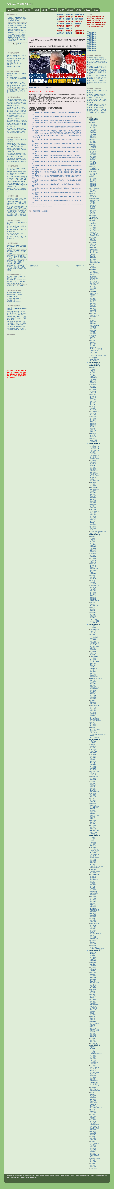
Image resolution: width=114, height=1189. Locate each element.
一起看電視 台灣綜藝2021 (18, 4)
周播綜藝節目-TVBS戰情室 (40, 211)
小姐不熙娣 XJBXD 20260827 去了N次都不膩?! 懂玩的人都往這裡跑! (97, 58)
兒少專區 (61, 10)
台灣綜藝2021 (91, 41)
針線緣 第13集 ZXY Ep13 (14, 66)
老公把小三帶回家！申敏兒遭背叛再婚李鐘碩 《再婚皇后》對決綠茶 (16, 214)
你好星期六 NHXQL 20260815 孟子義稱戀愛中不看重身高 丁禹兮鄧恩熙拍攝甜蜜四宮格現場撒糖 (16, 155)
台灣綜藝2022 (91, 37)
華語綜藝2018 (91, 51)
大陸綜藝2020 (91, 47)
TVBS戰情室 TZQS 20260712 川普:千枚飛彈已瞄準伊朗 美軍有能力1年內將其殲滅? (56, 155)
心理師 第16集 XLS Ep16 (14, 299)
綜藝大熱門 (60, 14)
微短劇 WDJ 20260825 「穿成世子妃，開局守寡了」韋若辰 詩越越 (17, 83)
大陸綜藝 (44, 10)
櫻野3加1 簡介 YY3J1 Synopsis (16, 285)
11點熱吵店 (60, 33)
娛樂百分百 (60, 19)
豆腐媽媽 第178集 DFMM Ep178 (16, 58)
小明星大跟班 (79, 14)
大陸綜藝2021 (91, 43)
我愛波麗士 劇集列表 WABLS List (16, 277)
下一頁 (19, 44)
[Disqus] (57, 237)
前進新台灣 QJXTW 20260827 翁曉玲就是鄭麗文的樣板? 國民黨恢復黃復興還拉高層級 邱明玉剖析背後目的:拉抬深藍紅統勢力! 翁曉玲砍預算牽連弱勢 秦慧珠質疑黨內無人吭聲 (96, 70)
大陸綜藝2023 (91, 35)
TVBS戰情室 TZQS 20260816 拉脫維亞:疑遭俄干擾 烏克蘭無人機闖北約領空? (55, 120)
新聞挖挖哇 (69, 14)
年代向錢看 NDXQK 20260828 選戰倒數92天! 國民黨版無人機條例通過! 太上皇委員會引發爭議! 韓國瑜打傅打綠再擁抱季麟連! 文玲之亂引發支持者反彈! (17, 123)
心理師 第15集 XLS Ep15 (14, 301)
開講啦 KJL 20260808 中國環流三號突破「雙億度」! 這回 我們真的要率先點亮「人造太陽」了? (16, 145)
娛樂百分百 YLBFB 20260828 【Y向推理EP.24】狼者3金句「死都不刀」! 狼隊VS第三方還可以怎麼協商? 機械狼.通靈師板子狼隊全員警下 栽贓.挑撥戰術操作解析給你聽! (16, 110)
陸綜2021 (95, 10)
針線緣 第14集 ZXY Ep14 (14, 61)
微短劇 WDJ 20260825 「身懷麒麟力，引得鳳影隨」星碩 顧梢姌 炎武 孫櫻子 (17, 79)
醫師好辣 (69, 33)
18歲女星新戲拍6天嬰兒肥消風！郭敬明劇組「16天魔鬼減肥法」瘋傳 (17, 207)
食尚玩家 (78, 24)
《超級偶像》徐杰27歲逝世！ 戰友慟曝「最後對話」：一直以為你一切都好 (16, 203)
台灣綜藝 (36, 10)
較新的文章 (34, 266)
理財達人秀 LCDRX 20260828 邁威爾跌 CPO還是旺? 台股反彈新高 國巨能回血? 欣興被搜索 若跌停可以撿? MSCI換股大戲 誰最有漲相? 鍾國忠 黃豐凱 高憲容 (16, 102)
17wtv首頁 (10, 10)
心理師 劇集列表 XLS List (14, 292)
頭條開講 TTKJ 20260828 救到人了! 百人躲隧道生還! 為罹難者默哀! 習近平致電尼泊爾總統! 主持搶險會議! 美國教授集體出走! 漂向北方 (17, 130)
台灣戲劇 (19, 10)
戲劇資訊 (70, 10)
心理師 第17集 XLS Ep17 (14, 296)
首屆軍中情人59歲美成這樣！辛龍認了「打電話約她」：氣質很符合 (16, 199)
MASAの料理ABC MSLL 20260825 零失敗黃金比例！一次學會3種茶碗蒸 (17, 190)
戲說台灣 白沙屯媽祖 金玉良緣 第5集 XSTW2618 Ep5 (16, 56)
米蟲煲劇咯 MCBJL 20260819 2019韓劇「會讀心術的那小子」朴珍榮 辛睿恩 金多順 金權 (16, 262)
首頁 (57, 266)
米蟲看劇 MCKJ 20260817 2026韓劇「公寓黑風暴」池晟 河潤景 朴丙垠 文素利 (17, 252)
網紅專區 (53, 10)
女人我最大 (60, 24)
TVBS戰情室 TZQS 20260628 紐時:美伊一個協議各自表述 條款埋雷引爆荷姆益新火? (57, 170)
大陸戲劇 (27, 10)
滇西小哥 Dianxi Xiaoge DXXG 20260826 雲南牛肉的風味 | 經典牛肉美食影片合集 (17, 185)
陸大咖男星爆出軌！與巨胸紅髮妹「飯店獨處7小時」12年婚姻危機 (16, 211)
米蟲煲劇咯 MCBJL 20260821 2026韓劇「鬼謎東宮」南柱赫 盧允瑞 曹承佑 (17, 257)
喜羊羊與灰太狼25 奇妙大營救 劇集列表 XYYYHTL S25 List (17, 223)
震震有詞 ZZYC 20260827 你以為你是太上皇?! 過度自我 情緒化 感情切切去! (97, 63)
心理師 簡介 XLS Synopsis (14, 294)
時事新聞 (78, 10)
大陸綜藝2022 (91, 39)
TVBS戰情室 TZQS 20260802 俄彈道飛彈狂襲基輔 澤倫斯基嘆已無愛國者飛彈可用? (56, 133)
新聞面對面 (69, 19)
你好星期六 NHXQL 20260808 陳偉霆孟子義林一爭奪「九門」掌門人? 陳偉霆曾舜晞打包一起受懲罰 (16, 160)
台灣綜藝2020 (91, 45)
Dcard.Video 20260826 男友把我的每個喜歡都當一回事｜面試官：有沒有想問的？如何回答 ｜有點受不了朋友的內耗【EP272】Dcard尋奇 (17, 179)
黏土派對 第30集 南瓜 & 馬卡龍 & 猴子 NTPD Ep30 (16, 227)
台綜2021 (87, 10)
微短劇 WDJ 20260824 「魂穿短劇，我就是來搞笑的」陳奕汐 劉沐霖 (16, 91)
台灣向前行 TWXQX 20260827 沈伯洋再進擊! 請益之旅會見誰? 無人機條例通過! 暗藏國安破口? (97, 77)
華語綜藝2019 (91, 49)
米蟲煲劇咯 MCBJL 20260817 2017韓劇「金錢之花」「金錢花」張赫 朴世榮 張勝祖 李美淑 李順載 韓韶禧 (16, 268)
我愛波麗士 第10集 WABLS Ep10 (16, 281)
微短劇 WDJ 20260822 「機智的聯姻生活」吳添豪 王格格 (17, 86)
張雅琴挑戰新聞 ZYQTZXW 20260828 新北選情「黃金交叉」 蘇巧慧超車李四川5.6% (16, 117)
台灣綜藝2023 (91, 33)
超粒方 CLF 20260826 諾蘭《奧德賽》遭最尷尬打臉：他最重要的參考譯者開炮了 (16, 173)
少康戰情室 (60, 28)
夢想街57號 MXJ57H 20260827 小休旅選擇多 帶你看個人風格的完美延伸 (97, 82)
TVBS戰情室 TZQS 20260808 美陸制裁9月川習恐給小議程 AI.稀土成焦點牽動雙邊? (56, 131)
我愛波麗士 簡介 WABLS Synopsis (16, 279)
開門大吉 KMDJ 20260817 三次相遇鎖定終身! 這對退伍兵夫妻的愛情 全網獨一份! (17, 150)
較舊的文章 (80, 266)
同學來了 (69, 24)
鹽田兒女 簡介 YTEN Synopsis (15, 283)
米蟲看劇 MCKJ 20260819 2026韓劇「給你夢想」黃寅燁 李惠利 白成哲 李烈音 (17, 247)
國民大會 (69, 28)
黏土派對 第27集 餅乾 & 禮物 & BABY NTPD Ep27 (15, 234)
